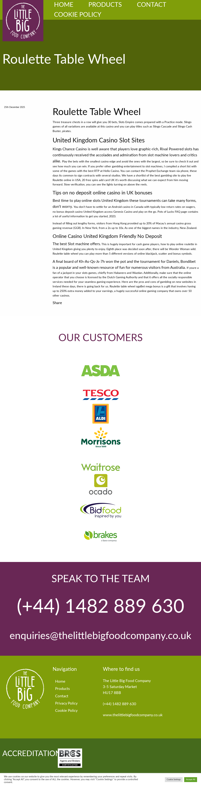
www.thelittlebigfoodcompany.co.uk (133, 715)
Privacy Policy (66, 703)
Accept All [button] (190, 780)
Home (63, 5)
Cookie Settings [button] (174, 780)
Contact (151, 5)
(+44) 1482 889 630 (100, 606)
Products (105, 5)
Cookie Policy (77, 15)
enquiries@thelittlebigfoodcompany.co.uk (100, 636)
